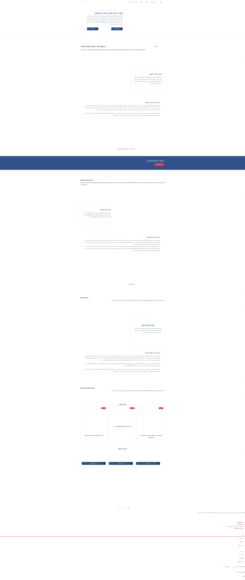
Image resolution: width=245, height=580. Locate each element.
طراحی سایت (241, 538)
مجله (142, 2)
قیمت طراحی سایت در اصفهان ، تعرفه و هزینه (126, 149)
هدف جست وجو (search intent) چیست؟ (122, 426)
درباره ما (136, 2)
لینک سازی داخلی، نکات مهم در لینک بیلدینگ (94, 435)
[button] (85, 2)
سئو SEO (242, 542)
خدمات (146, 2)
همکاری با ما (241, 558)
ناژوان (242, 535)
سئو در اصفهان (132, 284)
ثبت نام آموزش (241, 561)
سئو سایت (96, 213)
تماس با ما (130, 2)
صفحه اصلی (153, 2)
